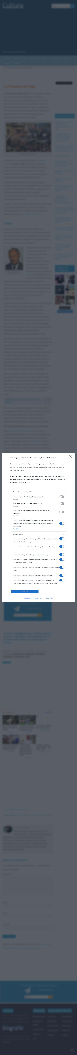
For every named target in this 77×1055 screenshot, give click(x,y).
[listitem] (38, 491)
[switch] (61, 496)
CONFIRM (25, 591)
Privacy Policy (49, 598)
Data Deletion (28, 598)
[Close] (71, 457)
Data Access (38, 598)
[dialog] (38, 527)
